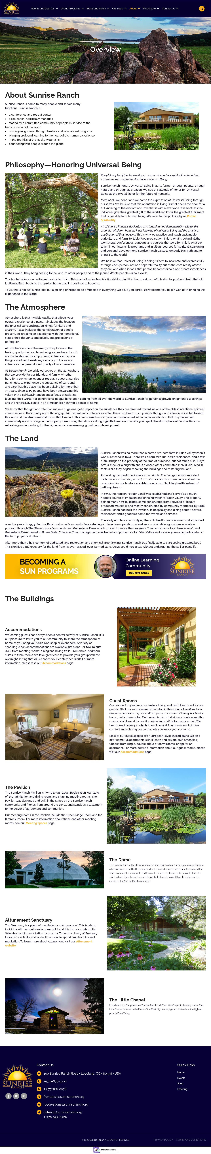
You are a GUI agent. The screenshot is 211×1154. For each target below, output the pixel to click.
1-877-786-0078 (55, 1089)
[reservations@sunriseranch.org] (39, 1104)
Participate (149, 8)
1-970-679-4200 (55, 1081)
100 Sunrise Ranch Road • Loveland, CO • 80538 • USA (82, 1073)
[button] (44, 8)
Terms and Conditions (191, 1140)
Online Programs (70, 8)
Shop (180, 1083)
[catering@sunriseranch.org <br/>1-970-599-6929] (39, 1112)
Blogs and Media (96, 8)
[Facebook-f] (8, 1096)
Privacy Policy (163, 1140)
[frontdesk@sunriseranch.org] (39, 1096)
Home (180, 1072)
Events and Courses (42, 8)
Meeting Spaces (36, 823)
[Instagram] (24, 1096)
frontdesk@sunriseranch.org (64, 1097)
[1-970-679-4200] (39, 1081)
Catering (182, 1089)
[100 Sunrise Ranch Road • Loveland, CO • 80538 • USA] (39, 1073)
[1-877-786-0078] (39, 1089)
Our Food (117, 8)
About (133, 8)
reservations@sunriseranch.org (66, 1104)
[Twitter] (16, 1096)
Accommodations (54, 663)
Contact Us (168, 8)
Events (181, 1078)
